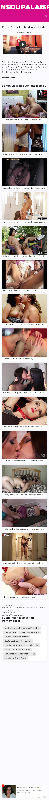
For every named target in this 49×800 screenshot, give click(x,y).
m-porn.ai (7, 605)
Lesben (41, 607)
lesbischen (10, 632)
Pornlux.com (8, 612)
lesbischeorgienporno (15, 645)
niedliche (34, 645)
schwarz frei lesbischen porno (20, 654)
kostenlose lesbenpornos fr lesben (22, 628)
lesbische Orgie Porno (16, 658)
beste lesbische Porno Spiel (18, 641)
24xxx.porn (7, 610)
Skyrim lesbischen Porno (17, 637)
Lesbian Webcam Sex (13, 615)
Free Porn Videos (24, 32)
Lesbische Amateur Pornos (17, 649)
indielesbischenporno (29, 632)
